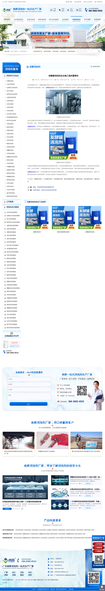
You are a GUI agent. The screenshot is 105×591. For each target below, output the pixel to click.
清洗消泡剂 (55, 51)
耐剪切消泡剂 (11, 180)
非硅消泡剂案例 (11, 294)
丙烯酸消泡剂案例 (12, 298)
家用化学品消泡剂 (12, 94)
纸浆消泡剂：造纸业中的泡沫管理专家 (45, 190)
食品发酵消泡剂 (88, 179)
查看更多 (7, 508)
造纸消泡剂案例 (11, 242)
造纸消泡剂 (10, 110)
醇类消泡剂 (10, 160)
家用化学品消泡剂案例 (13, 222)
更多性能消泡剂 (89, 537)
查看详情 (88, 483)
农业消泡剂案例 (11, 268)
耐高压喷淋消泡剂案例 (13, 327)
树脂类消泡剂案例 (12, 301)
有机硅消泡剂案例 (12, 278)
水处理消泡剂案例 (12, 212)
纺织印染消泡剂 (11, 120)
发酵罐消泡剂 (38, 179)
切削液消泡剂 (71, 51)
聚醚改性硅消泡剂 (12, 157)
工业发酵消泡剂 (47, 179)
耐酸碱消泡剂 (11, 176)
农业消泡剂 (10, 137)
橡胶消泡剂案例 (11, 275)
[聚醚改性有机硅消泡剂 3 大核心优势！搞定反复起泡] (60, 480)
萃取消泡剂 (10, 124)
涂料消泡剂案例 (11, 229)
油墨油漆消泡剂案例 (12, 225)
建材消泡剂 (10, 127)
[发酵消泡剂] (37, 217)
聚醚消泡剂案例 (11, 281)
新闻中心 (16, 51)
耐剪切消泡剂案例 (12, 311)
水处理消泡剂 (47, 51)
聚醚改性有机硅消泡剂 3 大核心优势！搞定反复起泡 (85, 477)
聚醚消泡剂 (10, 150)
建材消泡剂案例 (11, 258)
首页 (11, 51)
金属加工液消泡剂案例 (13, 215)
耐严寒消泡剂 (11, 193)
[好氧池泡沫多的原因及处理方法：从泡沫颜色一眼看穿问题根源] (60, 492)
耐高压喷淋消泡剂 (12, 196)
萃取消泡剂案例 (11, 255)
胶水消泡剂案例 (11, 219)
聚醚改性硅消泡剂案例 (13, 288)
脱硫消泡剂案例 (11, 262)
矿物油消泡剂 (11, 153)
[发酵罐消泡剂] (90, 217)
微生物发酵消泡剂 (69, 179)
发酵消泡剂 (23, 51)
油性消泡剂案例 (11, 318)
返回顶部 (102, 589)
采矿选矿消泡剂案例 (12, 245)
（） (61, 589)
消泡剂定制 (14, 343)
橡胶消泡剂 (10, 143)
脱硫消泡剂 (10, 130)
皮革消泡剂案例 (11, 271)
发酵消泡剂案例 (11, 232)
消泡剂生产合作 (14, 346)
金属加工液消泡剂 (12, 87)
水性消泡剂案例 (11, 314)
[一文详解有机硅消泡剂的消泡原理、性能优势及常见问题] (60, 505)
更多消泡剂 (78, 534)
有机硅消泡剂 (11, 147)
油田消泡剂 (10, 107)
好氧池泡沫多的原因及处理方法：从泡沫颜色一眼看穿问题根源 (85, 489)
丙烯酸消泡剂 (11, 166)
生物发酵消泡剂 (58, 179)
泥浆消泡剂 (10, 133)
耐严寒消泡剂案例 (12, 324)
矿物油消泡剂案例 (12, 285)
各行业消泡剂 (88, 1)
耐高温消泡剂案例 (12, 304)
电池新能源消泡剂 (12, 117)
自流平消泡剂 (11, 189)
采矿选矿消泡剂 (11, 114)
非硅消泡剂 (10, 163)
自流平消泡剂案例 (12, 321)
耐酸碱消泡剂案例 (12, 308)
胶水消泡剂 (10, 91)
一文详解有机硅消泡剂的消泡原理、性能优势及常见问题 (85, 501)
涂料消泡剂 (63, 51)
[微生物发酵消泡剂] (63, 217)
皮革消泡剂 (10, 140)
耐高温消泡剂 (11, 173)
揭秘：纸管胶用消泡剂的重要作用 (43, 187)
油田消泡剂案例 (11, 238)
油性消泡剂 (10, 186)
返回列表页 (96, 66)
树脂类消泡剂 (11, 170)
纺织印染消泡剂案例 (12, 252)
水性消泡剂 (10, 183)
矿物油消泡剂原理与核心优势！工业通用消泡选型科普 (22, 501)
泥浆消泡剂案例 (11, 265)
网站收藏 (69, 1)
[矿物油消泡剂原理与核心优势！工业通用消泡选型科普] (25, 487)
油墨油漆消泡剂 (11, 97)
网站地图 (79, 1)
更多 (93, 530)
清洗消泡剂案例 (11, 235)
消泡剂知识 (99, 1)
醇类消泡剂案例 (11, 291)
